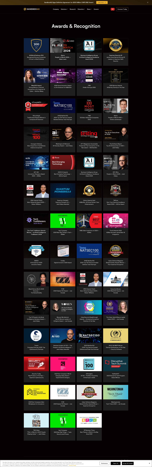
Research (73, 9)
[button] (64, 9)
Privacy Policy (72, 465)
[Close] (149, 463)
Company (56, 9)
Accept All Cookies (128, 463)
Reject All (115, 463)
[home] (32, 9)
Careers (96, 9)
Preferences (104, 463)
